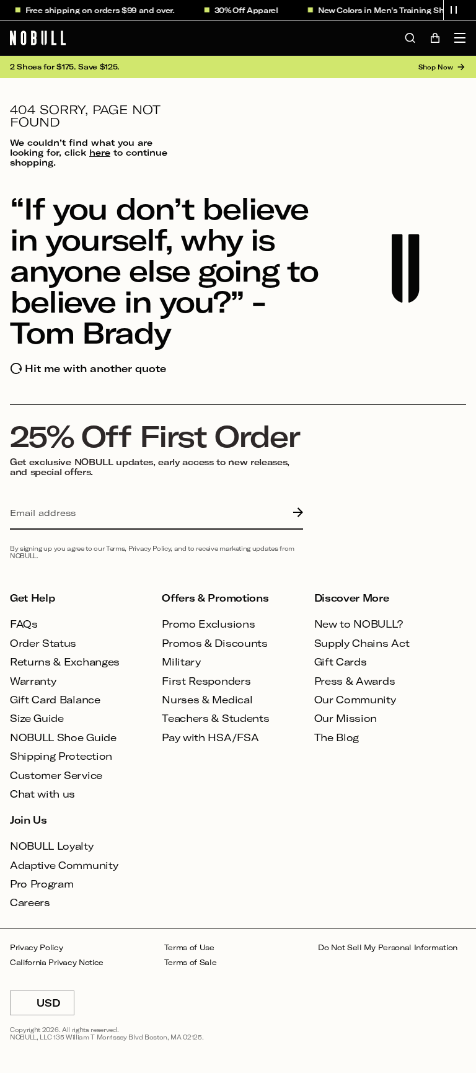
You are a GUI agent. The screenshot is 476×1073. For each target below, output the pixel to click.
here (99, 152)
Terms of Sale (190, 962)
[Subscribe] (295, 513)
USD (55, 1006)
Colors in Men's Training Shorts (391, 10)
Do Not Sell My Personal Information (387, 947)
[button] (453, 9)
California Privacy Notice (57, 962)
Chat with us (42, 793)
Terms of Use (189, 947)
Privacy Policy (36, 947)
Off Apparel (248, 10)
